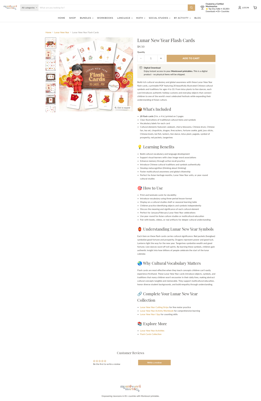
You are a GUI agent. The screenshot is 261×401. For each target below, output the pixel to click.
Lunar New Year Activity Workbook (156, 310)
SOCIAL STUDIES (159, 18)
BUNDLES (86, 18)
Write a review (154, 362)
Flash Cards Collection (150, 334)
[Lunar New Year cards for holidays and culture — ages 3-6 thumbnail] (50, 43)
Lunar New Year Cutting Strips (154, 307)
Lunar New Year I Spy (150, 314)
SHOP (72, 18)
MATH (140, 18)
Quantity (141, 52)
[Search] (191, 7)
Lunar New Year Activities (152, 330)
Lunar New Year (61, 32)
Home (48, 32)
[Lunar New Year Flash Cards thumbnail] (50, 54)
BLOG (197, 18)
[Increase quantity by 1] (161, 58)
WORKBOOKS (105, 18)
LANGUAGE (124, 18)
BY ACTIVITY (181, 18)
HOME (61, 18)
